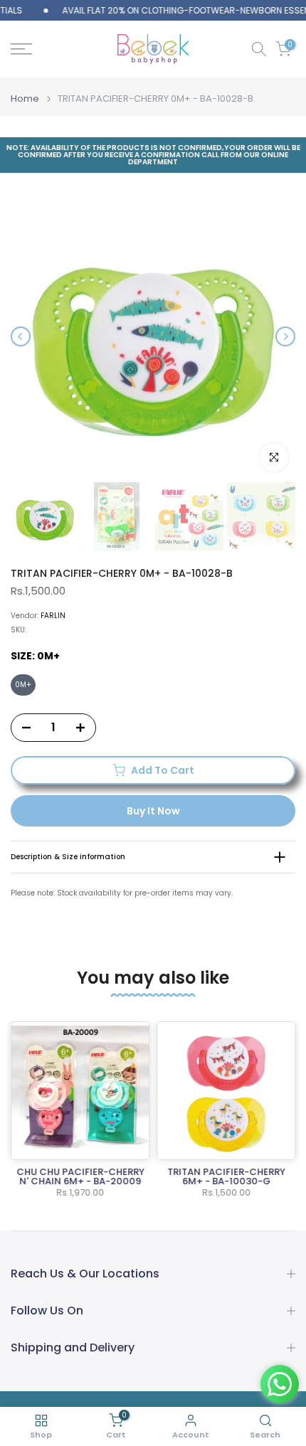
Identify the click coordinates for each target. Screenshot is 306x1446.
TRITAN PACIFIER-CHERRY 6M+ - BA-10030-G (226, 1176)
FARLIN (53, 615)
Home (25, 98)
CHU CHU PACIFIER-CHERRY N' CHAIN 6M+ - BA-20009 (80, 1176)
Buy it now (153, 811)
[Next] (285, 336)
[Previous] (21, 336)
